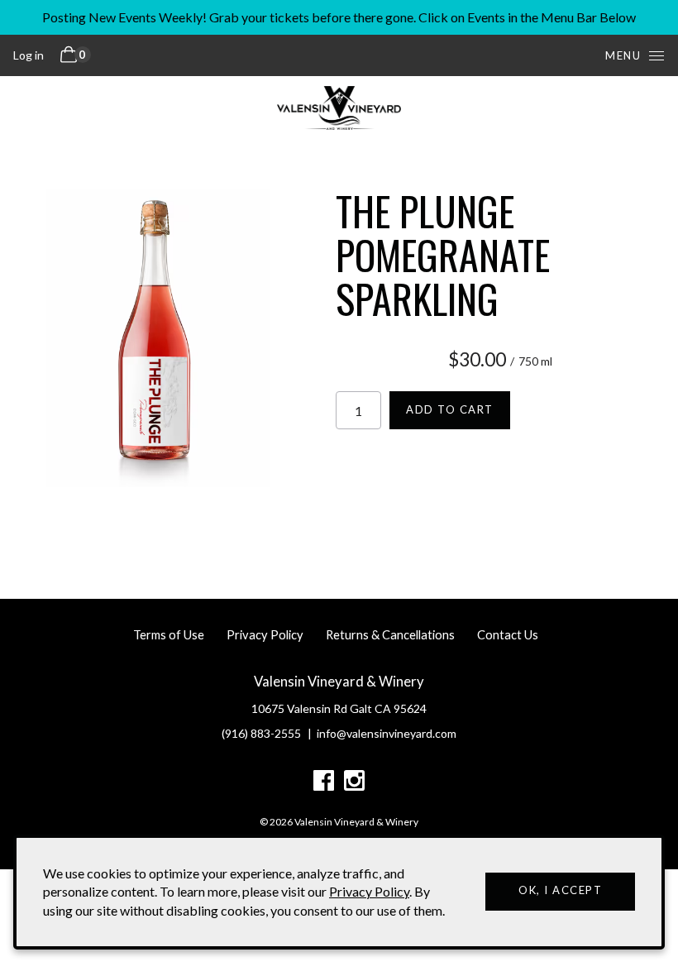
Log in (28, 55)
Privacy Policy (265, 635)
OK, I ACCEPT (560, 890)
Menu (623, 55)
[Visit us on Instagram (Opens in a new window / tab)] (354, 783)
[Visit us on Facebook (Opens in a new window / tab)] (323, 783)
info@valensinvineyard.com (386, 733)
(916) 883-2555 (261, 733)
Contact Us (507, 635)
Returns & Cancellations (390, 635)
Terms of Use (168, 635)
